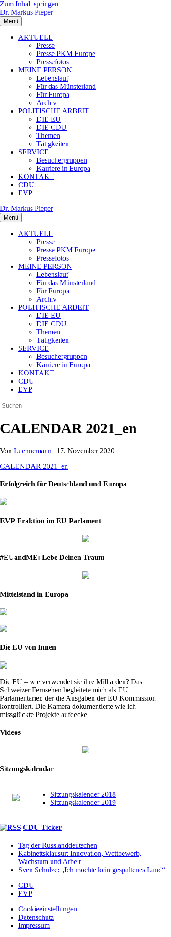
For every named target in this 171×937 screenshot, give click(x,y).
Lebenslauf (52, 78)
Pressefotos (52, 62)
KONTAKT (36, 176)
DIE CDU (51, 127)
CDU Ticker (42, 827)
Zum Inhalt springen (29, 4)
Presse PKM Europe (65, 53)
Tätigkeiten (52, 144)
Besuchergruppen (61, 160)
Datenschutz (36, 917)
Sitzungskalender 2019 (83, 802)
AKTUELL (35, 37)
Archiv (46, 103)
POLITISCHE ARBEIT (53, 111)
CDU (26, 185)
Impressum (34, 925)
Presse (45, 45)
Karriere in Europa (63, 168)
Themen (48, 135)
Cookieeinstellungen (47, 909)
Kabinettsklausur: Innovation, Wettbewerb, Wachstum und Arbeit (79, 857)
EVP (25, 193)
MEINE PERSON (45, 70)
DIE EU (48, 119)
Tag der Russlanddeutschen (57, 845)
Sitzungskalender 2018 (83, 794)
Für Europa (52, 94)
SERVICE (33, 152)
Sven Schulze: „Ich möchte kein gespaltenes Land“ (91, 870)
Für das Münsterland (66, 86)
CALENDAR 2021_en (34, 466)
